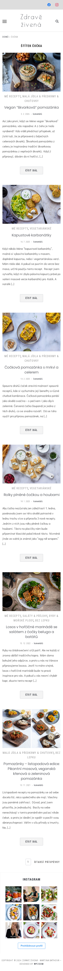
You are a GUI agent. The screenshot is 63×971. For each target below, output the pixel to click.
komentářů (37, 114)
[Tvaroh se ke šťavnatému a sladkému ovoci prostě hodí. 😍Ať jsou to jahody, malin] (31, 930)
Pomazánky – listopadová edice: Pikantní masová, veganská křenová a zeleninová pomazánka (32, 771)
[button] (4, 21)
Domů (5, 37)
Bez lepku (42, 620)
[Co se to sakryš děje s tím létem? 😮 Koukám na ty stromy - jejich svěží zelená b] (13, 894)
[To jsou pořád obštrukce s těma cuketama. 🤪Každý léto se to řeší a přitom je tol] (49, 894)
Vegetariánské (40, 228)
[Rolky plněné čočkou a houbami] (31, 447)
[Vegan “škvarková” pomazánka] (31, 55)
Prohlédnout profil (32, 945)
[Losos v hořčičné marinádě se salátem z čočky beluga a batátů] (31, 574)
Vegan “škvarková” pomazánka (31, 107)
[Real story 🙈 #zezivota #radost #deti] (31, 894)
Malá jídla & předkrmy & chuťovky (28, 752)
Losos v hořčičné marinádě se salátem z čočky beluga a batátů (31, 631)
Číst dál (31, 170)
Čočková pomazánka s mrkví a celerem (31, 370)
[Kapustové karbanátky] (31, 187)
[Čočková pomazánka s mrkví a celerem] (31, 315)
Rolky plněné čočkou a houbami (31, 494)
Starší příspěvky (47, 862)
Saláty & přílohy (35, 616)
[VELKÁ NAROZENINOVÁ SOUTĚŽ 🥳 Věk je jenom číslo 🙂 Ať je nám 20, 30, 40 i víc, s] (13, 930)
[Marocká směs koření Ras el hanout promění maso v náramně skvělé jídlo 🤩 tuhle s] (31, 912)
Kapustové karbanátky (31, 235)
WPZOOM (39, 964)
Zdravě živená (31, 20)
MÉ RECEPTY (12, 96)
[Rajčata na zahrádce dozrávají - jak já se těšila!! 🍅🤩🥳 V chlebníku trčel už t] (49, 912)
